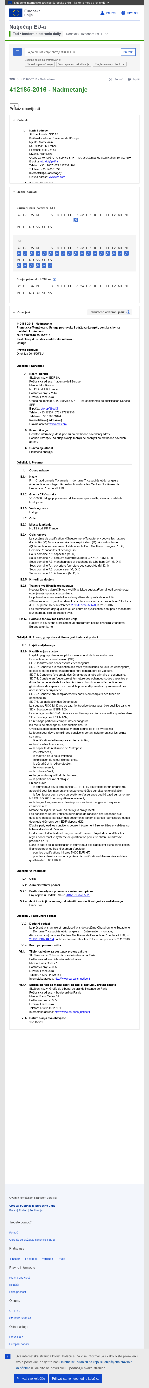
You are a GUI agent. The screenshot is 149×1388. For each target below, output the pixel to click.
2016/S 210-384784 (41, 939)
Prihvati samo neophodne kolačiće (76, 1378)
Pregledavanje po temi (108, 64)
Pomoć (13, 1232)
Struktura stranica (20, 1318)
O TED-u (14, 1310)
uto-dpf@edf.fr (49, 161)
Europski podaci (19, 1344)
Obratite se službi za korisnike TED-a (32, 1239)
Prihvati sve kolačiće (31, 1378)
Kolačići (14, 1284)
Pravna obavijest (19, 1277)
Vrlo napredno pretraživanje (73, 64)
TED (12, 79)
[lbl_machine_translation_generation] (54, 279)
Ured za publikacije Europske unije (32, 1205)
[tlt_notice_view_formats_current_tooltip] (128, 312)
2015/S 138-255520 (83, 605)
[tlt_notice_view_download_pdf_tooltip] (19, 253)
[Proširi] (14, 106)
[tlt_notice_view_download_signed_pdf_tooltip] (76, 220)
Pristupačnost (17, 1291)
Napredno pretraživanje (40, 64)
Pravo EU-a (16, 1336)
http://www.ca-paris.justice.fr (72, 978)
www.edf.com (57, 176)
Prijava (111, 13)
